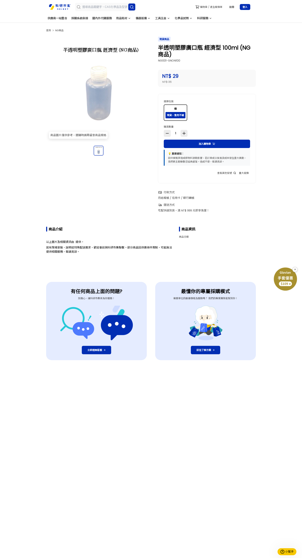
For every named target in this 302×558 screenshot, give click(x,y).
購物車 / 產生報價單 (211, 7)
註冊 (231, 7)
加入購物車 (205, 144)
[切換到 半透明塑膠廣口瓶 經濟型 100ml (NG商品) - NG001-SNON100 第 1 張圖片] (98, 151)
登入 (245, 7)
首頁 (48, 30)
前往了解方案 (203, 350)
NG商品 (59, 30)
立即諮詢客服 (94, 350)
